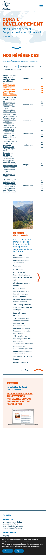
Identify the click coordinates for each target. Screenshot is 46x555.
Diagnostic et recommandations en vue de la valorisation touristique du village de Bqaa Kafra (10, 145)
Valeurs (6, 535)
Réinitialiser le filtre (12, 69)
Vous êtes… (8, 519)
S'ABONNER (12, 383)
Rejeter (19, 551)
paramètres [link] (35, 546)
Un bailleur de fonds (10, 524)
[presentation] (38, 277)
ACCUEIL (7, 515)
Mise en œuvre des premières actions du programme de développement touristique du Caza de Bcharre (10, 89)
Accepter (8, 551)
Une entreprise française (12, 528)
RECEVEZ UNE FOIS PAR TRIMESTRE (20, 395)
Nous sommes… (10, 532)
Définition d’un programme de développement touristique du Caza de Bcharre (9, 133)
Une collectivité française (13, 526)
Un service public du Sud (12, 522)
